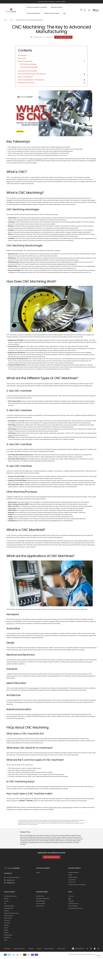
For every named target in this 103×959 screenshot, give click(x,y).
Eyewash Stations (68, 807)
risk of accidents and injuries (57, 234)
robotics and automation (34, 714)
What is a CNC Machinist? (25, 77)
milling (45, 423)
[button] (37, 7)
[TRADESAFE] (12, 869)
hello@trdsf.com (10, 882)
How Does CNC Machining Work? (27, 71)
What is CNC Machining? (25, 61)
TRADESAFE (87, 954)
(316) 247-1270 (10, 880)
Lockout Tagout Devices (55, 807)
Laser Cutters (12, 508)
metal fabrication (34, 688)
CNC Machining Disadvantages (29, 67)
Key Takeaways (22, 55)
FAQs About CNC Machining (26, 82)
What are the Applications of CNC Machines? (31, 80)
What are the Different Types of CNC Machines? (32, 74)
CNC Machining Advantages (28, 64)
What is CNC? (22, 58)
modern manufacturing (35, 158)
